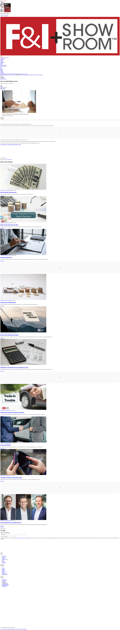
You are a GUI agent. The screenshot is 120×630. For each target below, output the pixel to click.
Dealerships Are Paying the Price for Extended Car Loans (14, 367)
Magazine (3, 569)
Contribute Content (35, 74)
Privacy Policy (2, 629)
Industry (1, 68)
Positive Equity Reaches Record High (9, 335)
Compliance (2, 61)
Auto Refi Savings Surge (6, 257)
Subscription (2, 74)
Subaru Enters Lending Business (8, 302)
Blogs (3, 570)
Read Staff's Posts (3, 88)
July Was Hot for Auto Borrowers (8, 192)
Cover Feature (4, 0)
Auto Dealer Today (9, 159)
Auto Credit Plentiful (5, 445)
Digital (1, 63)
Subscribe (1, 15)
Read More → (2, 195)
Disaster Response (3, 65)
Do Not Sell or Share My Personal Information (20, 629)
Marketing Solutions (30, 74)
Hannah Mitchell (8, 190)
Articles (9, 0)
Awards (1, 60)
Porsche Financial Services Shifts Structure (10, 522)
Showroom (2, 72)
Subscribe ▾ (2, 2)
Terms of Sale (11, 629)
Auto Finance (2, 58)
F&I (1, 67)
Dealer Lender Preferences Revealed (9, 224)
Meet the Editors (6, 74)
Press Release (40, 74)
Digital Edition (6, 15)
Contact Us (13, 74)
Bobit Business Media (23, 74)
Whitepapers (4, 571)
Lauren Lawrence (8, 222)
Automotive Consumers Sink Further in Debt (11, 477)
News (7, 0)
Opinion (1, 70)
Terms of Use (7, 629)
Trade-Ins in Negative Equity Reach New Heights (12, 412)
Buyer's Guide (4, 574)
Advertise (10, 74)
